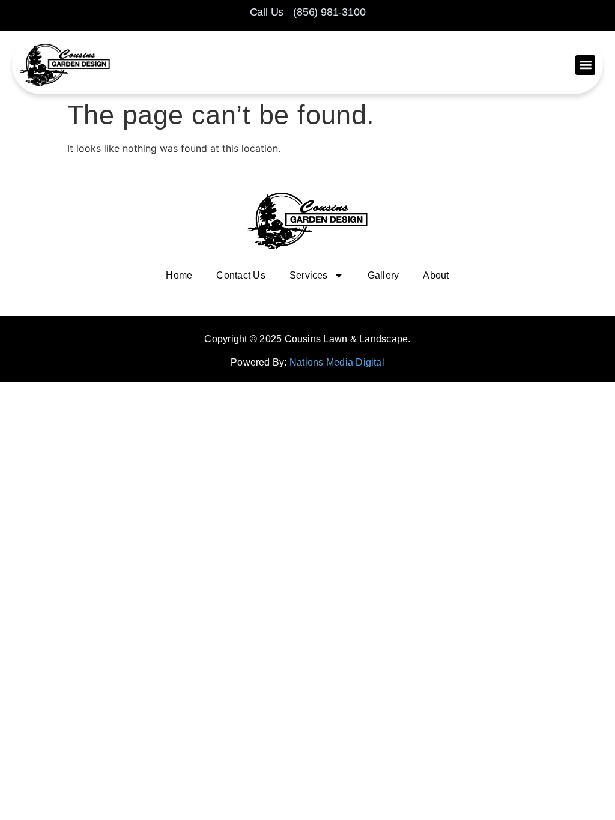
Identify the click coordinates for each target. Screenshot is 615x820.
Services (308, 275)
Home (179, 275)
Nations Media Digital (336, 362)
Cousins (303, 339)
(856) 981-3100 (329, 12)
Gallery (383, 275)
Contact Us (240, 275)
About (436, 275)
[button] (585, 65)
